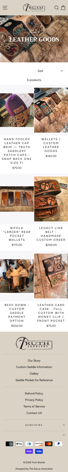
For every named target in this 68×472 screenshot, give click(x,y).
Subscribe (34, 425)
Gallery (34, 373)
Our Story (34, 360)
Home (33, 32)
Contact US (34, 413)
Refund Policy (34, 393)
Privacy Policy (34, 400)
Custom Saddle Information (34, 367)
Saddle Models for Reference (34, 380)
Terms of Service (34, 406)
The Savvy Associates (41, 468)
